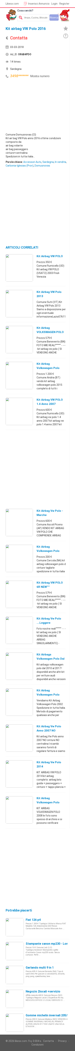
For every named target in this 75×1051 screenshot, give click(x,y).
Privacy (62, 1041)
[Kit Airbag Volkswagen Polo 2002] (19, 701)
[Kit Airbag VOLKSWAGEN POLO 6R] (19, 339)
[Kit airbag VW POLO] (19, 267)
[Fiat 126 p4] (15, 927)
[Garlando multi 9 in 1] (15, 974)
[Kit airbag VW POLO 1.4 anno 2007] (19, 411)
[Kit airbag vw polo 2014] (19, 773)
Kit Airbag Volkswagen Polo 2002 (48, 694)
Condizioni (37, 1044)
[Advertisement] (33, 106)
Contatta (48, 1041)
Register (64, 3)
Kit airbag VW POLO (50, 256)
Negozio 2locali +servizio (43, 991)
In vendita (60, 161)
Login (54, 3)
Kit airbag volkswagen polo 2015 (48, 368)
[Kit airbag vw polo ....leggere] (19, 630)
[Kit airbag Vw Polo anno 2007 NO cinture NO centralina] (19, 737)
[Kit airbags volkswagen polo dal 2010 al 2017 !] (19, 666)
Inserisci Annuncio (39, 3)
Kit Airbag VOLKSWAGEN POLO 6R (50, 332)
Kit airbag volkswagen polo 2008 (48, 802)
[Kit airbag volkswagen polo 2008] (19, 809)
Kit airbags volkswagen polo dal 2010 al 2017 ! (50, 659)
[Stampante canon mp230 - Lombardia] (15, 950)
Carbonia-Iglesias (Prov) (19, 165)
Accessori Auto (32, 161)
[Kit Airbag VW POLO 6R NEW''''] (19, 594)
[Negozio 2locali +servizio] (15, 998)
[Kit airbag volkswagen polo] (19, 558)
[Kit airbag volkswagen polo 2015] (19, 375)
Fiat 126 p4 (33, 920)
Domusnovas (42, 165)
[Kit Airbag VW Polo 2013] (19, 303)
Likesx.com (12, 3)
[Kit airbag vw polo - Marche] (19, 522)
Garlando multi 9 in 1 (40, 967)
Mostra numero (40, 76)
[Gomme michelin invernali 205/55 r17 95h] (15, 1022)
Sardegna (48, 161)
